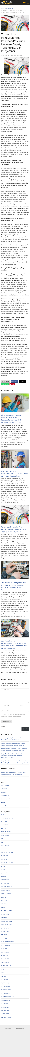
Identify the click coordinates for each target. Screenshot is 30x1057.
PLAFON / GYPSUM (6, 921)
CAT (2, 838)
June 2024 (4, 792)
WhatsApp (5, 384)
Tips (2, 972)
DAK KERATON (5, 845)
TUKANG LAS (5, 1003)
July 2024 (4, 788)
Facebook (14, 381)
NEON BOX (4, 904)
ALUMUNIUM (4, 825)
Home (2, 8)
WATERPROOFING (6, 1017)
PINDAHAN (4, 917)
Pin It (12, 384)
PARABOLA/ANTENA (6, 911)
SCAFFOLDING (5, 931)
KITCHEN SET (5, 883)
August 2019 (4, 802)
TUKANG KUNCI (5, 1000)
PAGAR (3, 907)
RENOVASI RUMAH (6, 924)
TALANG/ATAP (5, 962)
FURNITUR (4, 859)
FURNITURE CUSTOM (7, 862)
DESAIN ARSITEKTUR (7, 852)
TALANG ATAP (5, 959)
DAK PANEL (4, 849)
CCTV (2, 842)
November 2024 (5, 785)
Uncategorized (5, 1007)
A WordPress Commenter (8, 772)
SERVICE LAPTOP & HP (7, 941)
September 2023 (5, 799)
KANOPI (3, 876)
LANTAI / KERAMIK (6, 893)
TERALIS (3, 969)
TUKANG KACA (5, 993)
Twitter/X (23, 381)
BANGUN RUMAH (6, 832)
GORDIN (3, 869)
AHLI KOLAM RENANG (7, 818)
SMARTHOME (5, 952)
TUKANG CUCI (5, 983)
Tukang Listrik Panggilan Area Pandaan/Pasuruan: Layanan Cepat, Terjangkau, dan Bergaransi (13, 529)
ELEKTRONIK (4, 856)
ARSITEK (3, 828)
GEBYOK (3, 866)
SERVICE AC (4, 938)
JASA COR (4, 873)
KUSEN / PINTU (5, 890)
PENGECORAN (5, 914)
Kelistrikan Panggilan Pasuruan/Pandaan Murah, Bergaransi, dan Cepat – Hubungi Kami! (14, 473)
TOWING (3, 976)
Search (3, 726)
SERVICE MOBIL (5, 945)
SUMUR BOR (4, 955)
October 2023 (5, 795)
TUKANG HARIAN (6, 990)
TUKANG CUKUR (5, 986)
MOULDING (4, 900)
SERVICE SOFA (5, 948)
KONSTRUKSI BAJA (6, 886)
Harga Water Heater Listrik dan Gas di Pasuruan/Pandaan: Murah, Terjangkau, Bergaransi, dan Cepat (12, 755)
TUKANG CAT (5, 979)
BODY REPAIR (5, 835)
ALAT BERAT (4, 821)
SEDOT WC (4, 935)
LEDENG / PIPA (5, 897)
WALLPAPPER (5, 1010)
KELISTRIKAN (9, 8)
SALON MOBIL (5, 928)
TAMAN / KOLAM (6, 966)
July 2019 (4, 806)
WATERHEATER (5, 1014)
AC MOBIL (4, 814)
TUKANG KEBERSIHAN (7, 996)
